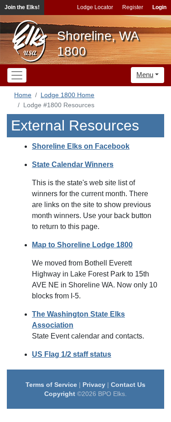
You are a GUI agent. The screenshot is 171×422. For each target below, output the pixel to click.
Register (132, 7)
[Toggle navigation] (16, 75)
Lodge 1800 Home (67, 95)
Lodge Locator (95, 7)
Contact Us (128, 384)
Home (22, 95)
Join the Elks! (22, 7)
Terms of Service (51, 384)
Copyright (59, 393)
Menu (144, 74)
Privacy (94, 384)
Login (159, 7)
